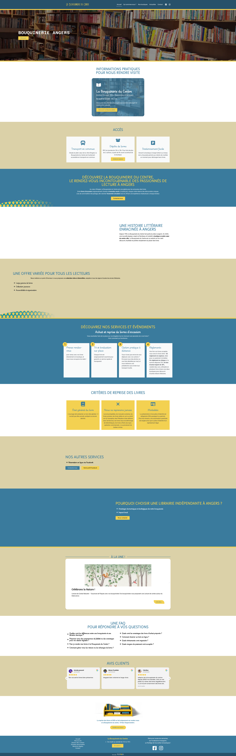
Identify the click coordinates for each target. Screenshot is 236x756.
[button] (66, 583)
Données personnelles (78, 744)
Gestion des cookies (78, 742)
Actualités (152, 4)
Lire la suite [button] (107, 686)
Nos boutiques (143, 4)
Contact (160, 4)
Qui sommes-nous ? (129, 4)
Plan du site (77, 741)
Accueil (119, 4)
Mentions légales (78, 746)
